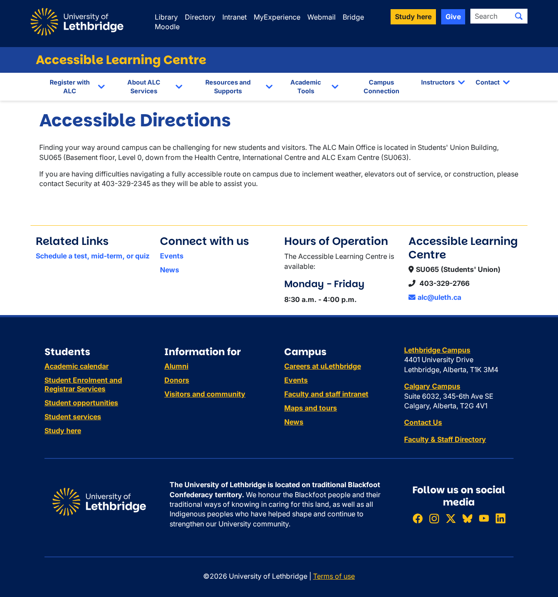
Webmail (321, 17)
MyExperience (277, 17)
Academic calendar (76, 366)
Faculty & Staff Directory (445, 439)
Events (172, 255)
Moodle (167, 26)
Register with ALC (70, 86)
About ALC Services (143, 86)
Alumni (176, 366)
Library (166, 17)
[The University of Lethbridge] (99, 501)
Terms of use (334, 576)
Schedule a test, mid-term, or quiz (93, 255)
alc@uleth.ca (439, 297)
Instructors (438, 82)
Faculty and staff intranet (326, 394)
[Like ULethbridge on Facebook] (418, 518)
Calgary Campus (432, 386)
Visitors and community (204, 394)
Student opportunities (81, 402)
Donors (176, 380)
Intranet (234, 17)
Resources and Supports (228, 86)
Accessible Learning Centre (121, 59)
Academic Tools (305, 86)
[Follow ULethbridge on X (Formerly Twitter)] (451, 518)
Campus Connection (381, 86)
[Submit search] (518, 16)
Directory (200, 17)
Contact (488, 82)
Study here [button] (413, 16)
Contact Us (423, 422)
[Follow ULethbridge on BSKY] (467, 518)
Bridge (353, 17)
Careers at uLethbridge (322, 366)
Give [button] (453, 16)
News (169, 269)
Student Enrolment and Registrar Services (83, 384)
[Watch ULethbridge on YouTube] (484, 518)
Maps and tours (310, 408)
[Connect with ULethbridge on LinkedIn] (500, 518)
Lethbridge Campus (437, 350)
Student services (72, 416)
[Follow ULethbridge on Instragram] (434, 518)
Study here (62, 430)
